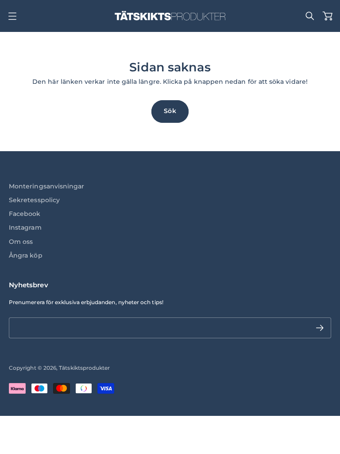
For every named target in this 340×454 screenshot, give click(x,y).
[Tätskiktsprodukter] (170, 15)
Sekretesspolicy (34, 200)
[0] (327, 16)
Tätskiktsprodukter (84, 367)
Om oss (21, 241)
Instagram (25, 227)
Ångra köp (25, 255)
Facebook (25, 213)
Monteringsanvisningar (46, 186)
